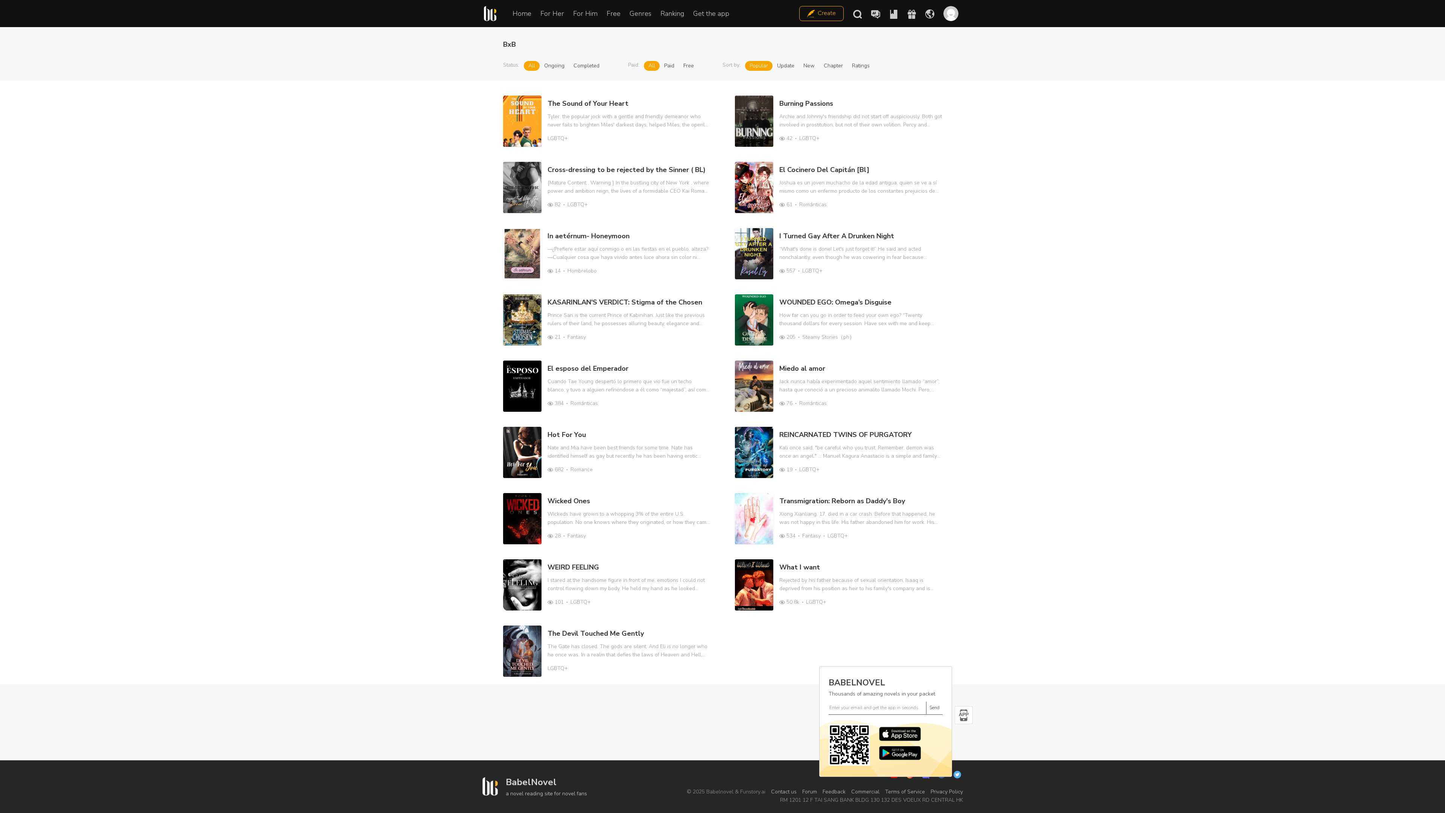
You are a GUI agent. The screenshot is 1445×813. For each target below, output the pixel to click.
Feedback (834, 791)
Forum (809, 791)
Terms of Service (905, 791)
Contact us (784, 791)
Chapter (833, 65)
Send (934, 708)
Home (522, 13)
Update (785, 65)
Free (614, 13)
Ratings (861, 65)
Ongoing (554, 65)
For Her (552, 13)
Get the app (711, 13)
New (809, 65)
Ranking (672, 13)
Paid (669, 65)
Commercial (865, 791)
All (531, 65)
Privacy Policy (947, 791)
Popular (759, 65)
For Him (585, 13)
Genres (640, 13)
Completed (586, 65)
